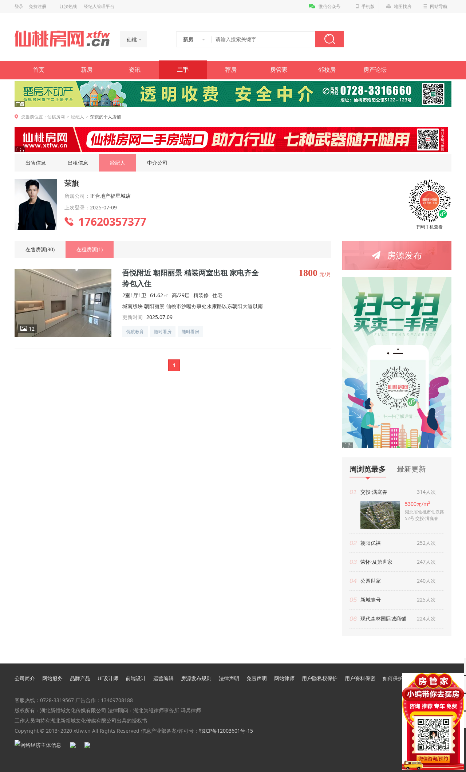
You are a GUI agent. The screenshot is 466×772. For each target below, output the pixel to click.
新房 (86, 70)
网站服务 (52, 678)
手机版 (368, 6)
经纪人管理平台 (99, 6)
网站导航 (438, 6)
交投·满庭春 (373, 491)
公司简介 (25, 678)
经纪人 (77, 117)
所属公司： (77, 195)
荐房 (231, 70)
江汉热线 (68, 6)
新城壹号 (370, 599)
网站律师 (284, 678)
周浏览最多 (368, 469)
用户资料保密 (360, 678)
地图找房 (402, 6)
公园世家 (370, 580)
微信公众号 (329, 6)
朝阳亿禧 (370, 542)
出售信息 (35, 162)
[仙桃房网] (62, 38)
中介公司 (157, 162)
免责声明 (256, 678)
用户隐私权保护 (319, 678)
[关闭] (459, 677)
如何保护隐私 (398, 678)
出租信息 (78, 162)
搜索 (329, 39)
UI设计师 (108, 678)
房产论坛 (375, 70)
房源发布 (404, 255)
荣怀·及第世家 (376, 561)
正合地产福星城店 (110, 195)
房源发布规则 (196, 678)
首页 (38, 70)
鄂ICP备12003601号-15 (226, 730)
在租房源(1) (89, 249)
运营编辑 (163, 678)
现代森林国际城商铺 (383, 618)
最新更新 (411, 469)
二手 (183, 70)
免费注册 (37, 6)
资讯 (135, 70)
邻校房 (327, 70)
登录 (19, 6)
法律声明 (229, 678)
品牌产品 (80, 678)
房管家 (279, 70)
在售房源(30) (40, 249)
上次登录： (77, 207)
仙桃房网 (56, 117)
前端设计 (136, 678)
